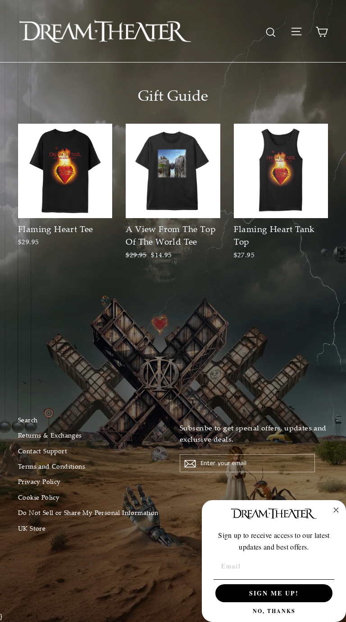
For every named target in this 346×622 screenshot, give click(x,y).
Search (27, 420)
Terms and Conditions (51, 466)
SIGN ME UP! (274, 593)
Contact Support (42, 451)
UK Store (32, 528)
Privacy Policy (39, 481)
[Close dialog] (336, 510)
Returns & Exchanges (50, 435)
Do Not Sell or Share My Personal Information (88, 512)
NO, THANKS (274, 611)
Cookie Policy (38, 497)
